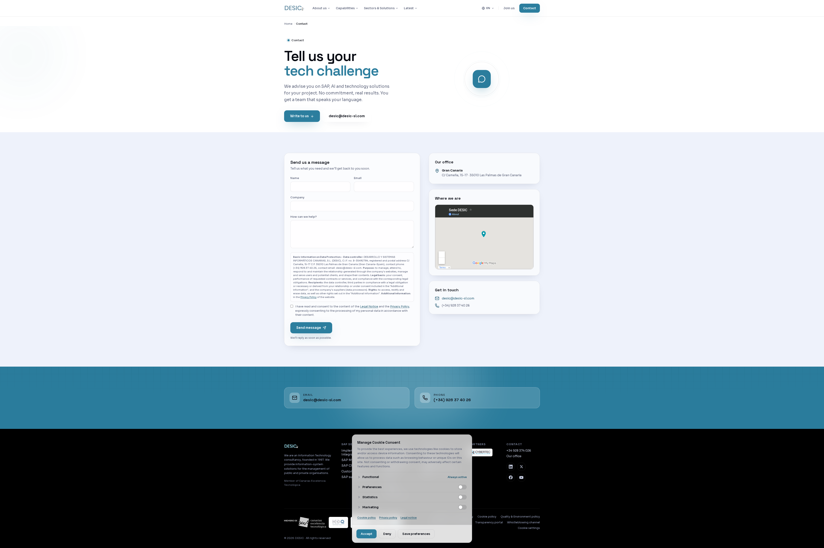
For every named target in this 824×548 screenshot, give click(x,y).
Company (297, 197)
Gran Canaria (452, 170)
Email (358, 178)
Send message (308, 327)
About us (319, 8)
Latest (409, 8)
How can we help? (303, 217)
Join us (509, 8)
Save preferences (416, 534)
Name (294, 178)
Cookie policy (366, 517)
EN (488, 8)
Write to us (299, 116)
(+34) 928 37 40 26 (456, 305)
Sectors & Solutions (379, 8)
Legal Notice (369, 306)
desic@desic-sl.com (347, 116)
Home (288, 24)
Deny (387, 534)
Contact (529, 8)
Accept (366, 534)
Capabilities (345, 8)
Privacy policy (388, 517)
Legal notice (409, 517)
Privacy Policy (308, 297)
